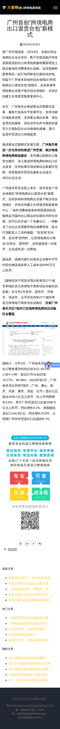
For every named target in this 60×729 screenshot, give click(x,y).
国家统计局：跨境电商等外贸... (29, 640)
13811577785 (28, 710)
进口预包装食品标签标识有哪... (29, 669)
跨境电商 (12, 549)
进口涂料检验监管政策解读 (26, 658)
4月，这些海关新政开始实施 (27, 680)
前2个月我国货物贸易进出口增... (30, 663)
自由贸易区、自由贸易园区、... (29, 629)
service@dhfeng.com (31, 713)
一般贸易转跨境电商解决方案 (28, 618)
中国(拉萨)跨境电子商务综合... (29, 674)
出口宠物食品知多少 (22, 634)
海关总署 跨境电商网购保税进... (30, 600)
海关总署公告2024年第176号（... (31, 594)
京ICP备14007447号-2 (30, 717)
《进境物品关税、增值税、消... (29, 589)
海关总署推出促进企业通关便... (29, 583)
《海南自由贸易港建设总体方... (29, 623)
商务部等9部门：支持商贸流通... (30, 578)
